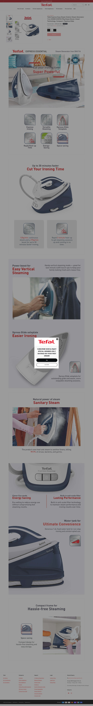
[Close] (57, 339)
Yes (47, 360)
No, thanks (47, 364)
